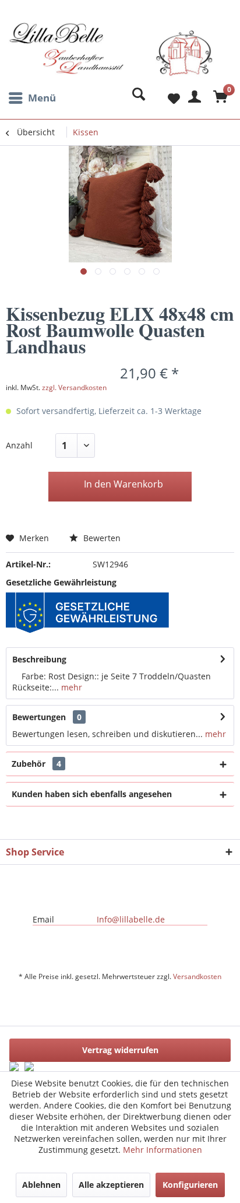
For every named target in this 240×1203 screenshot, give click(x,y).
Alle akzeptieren (111, 1184)
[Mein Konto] (192, 98)
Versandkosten (197, 976)
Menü (42, 97)
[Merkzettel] (164, 98)
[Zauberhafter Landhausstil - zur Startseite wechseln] (111, 54)
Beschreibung (39, 659)
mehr (70, 687)
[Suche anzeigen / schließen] (135, 98)
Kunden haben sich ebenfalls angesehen (92, 793)
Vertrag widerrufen (120, 1049)
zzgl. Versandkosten (74, 387)
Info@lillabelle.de (131, 919)
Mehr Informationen (162, 1149)
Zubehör (36, 763)
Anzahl (19, 445)
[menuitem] (31, 98)
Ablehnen (41, 1184)
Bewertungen (39, 716)
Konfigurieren (190, 1184)
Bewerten (101, 537)
